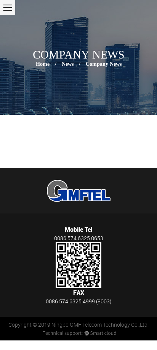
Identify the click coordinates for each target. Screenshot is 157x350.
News (68, 64)
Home (43, 64)
